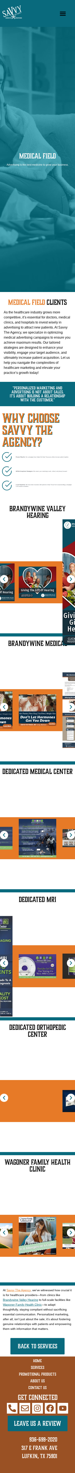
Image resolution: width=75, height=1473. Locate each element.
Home (37, 1361)
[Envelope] (24, 1408)
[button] (63, 13)
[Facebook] (50, 1408)
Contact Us (37, 1387)
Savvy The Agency (18, 1290)
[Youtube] (63, 1408)
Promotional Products (37, 1374)
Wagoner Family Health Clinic (22, 1304)
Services (37, 1367)
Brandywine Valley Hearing (20, 1299)
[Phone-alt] (12, 1408)
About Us (37, 1381)
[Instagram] (37, 1408)
